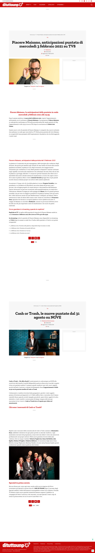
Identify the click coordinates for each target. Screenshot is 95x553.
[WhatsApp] (89, 1)
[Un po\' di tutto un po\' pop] (13, 5)
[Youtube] (91, 1)
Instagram (41, 86)
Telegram (33, 86)
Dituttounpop (32, 34)
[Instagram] (82, 1)
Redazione (48, 49)
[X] (87, 1)
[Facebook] (80, 1)
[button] (91, 5)
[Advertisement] (47, 19)
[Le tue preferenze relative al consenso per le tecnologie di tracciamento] (93, 551)
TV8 (36, 242)
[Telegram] (84, 1)
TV (36, 34)
